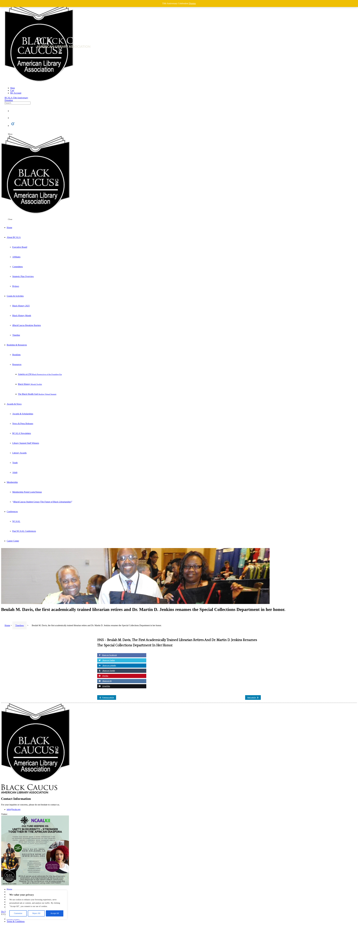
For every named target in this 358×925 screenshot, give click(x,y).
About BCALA (14, 237)
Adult (14, 472)
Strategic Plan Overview (23, 276)
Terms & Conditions (16, 921)
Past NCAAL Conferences (24, 531)
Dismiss (192, 3)
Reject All (36, 913)
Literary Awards (19, 453)
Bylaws (15, 286)
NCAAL (16, 521)
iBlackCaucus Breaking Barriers (26, 325)
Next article (251, 697)
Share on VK (107, 681)
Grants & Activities (15, 296)
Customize (18, 913)
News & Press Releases (22, 423)
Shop (12, 88)
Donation (9, 100)
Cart (12, 90)
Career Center (13, 541)
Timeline (16, 335)
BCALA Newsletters (21, 433)
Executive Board (19, 247)
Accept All (54, 913)
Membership (12, 482)
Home (9, 227)
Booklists (16, 354)
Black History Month (21, 315)
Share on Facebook (109, 655)
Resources (16, 364)
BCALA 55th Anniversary (16, 98)
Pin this (105, 676)
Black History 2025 (21, 306)
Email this (106, 686)
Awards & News (14, 404)
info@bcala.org (13, 809)
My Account (15, 93)
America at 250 (40, 374)
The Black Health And (37, 394)
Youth (15, 462)
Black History (30, 384)
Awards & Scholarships (22, 414)
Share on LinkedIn (109, 665)
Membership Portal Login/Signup (27, 492)
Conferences (12, 511)
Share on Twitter (108, 660)
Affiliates (16, 257)
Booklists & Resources (17, 345)
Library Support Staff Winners (25, 443)
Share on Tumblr (108, 670)
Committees (17, 266)
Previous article (108, 697)
